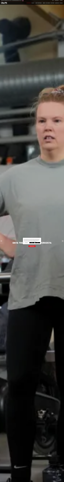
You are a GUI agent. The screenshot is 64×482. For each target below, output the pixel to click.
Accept (37, 242)
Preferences (26, 242)
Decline (32, 242)
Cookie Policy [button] (37, 240)
